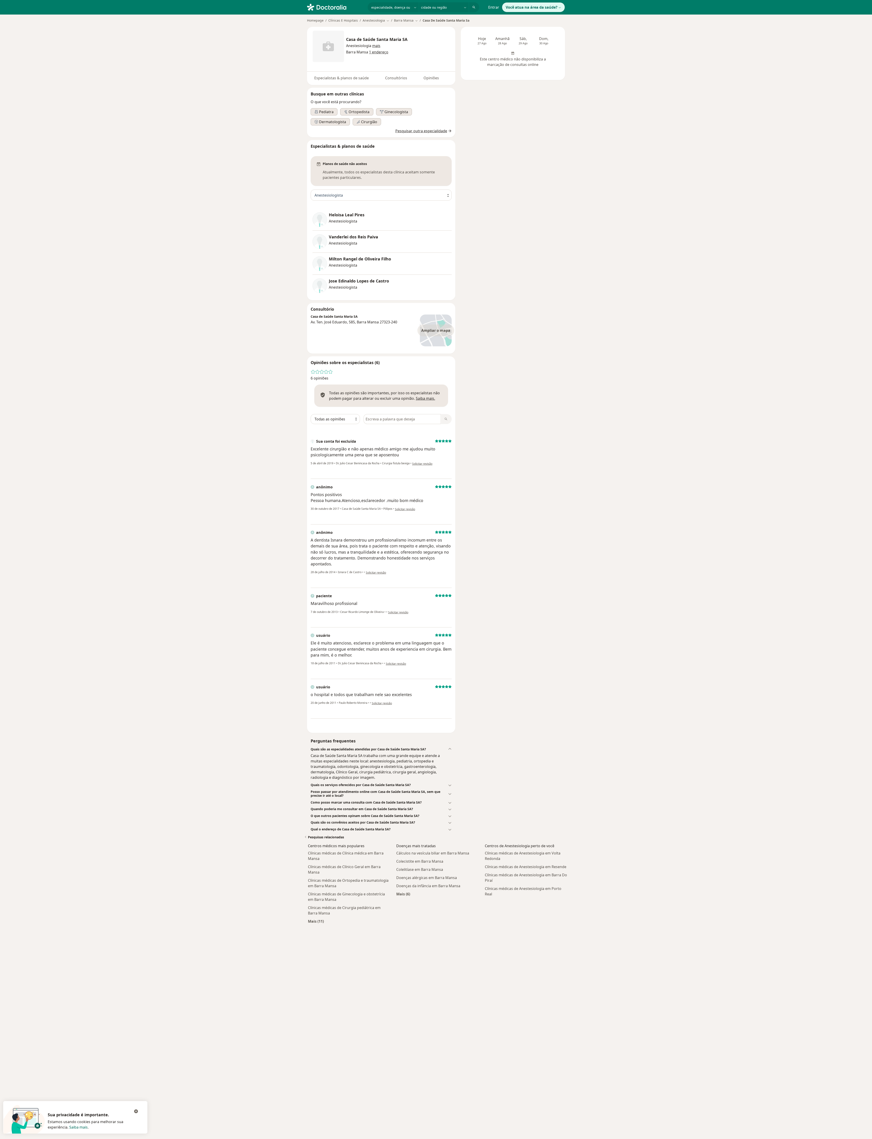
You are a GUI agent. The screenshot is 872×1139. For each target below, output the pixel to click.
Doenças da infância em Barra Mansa (428, 885)
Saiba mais (78, 1127)
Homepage (315, 20)
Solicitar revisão (422, 464)
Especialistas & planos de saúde (341, 77)
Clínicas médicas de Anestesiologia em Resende (525, 866)
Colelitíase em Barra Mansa (419, 869)
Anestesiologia (358, 45)
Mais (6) (403, 894)
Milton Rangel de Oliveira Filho (360, 259)
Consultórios (396, 77)
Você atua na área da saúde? (531, 7)
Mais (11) (316, 921)
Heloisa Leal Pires (346, 214)
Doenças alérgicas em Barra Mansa (426, 877)
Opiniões (431, 77)
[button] (376, 45)
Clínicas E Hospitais (343, 20)
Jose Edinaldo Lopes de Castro (359, 281)
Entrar (493, 7)
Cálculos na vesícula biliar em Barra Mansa (432, 853)
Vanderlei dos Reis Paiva (353, 237)
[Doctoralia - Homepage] (335, 6)
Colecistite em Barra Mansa (419, 861)
